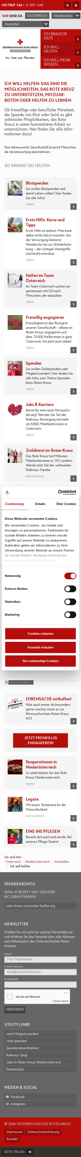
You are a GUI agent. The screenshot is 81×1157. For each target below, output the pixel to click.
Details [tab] (40, 504)
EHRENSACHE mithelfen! (48, 699)
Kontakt (12, 1139)
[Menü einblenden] (76, 5)
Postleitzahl (11, 979)
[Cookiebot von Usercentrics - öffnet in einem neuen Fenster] (58, 492)
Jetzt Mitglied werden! (22, 1034)
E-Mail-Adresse (13, 966)
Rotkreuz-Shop (17, 1055)
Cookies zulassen (40, 633)
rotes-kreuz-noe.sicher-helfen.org (30, 906)
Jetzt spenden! (16, 1041)
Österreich (37, 16)
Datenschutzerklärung (43, 1132)
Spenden (34, 363)
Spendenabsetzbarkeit (22, 1048)
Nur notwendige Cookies (41, 661)
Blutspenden (37, 183)
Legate (32, 799)
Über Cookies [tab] (66, 504)
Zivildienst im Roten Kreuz (49, 450)
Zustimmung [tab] (14, 504)
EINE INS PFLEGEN (43, 831)
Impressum (14, 1132)
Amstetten (61, 862)
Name (8, 954)
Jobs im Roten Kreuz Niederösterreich (33, 1062)
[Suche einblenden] (67, 5)
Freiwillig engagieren (45, 317)
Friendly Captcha (60, 1001)
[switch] (70, 588)
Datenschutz (15, 1070)
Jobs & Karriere (40, 405)
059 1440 (36, 5)
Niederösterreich (37, 862)
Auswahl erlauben (40, 647)
